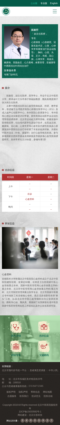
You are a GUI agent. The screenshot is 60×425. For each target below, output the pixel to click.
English (54, 3)
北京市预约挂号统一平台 (14, 370)
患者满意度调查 (37, 370)
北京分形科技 (35, 415)
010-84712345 (36, 386)
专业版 (43, 3)
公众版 (34, 3)
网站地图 (47, 392)
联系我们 (24, 396)
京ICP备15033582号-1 (30, 411)
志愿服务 (11, 396)
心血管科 (29, 199)
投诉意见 (36, 396)
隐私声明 (23, 392)
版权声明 (11, 392)
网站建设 (22, 415)
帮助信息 (35, 392)
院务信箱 (48, 396)
